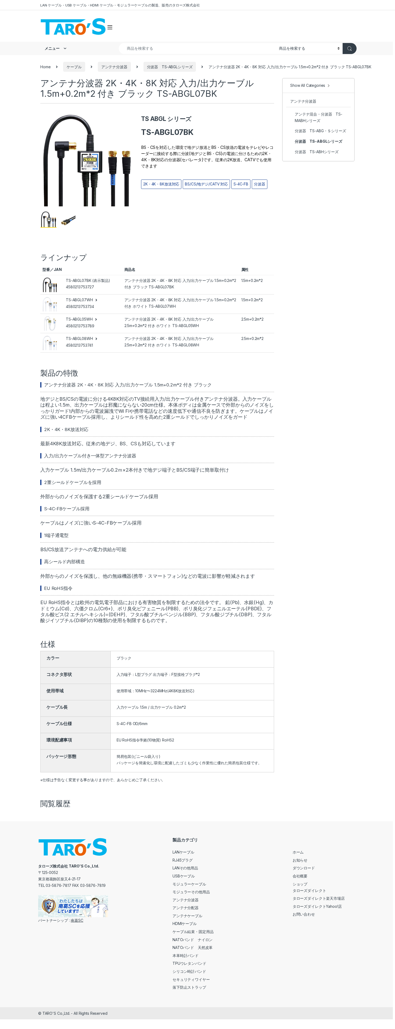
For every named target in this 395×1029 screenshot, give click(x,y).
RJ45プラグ (183, 860)
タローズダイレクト (309, 890)
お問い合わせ (304, 914)
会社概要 (300, 876)
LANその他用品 (185, 868)
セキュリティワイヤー (191, 979)
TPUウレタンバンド (189, 963)
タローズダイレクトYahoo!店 (317, 906)
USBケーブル (184, 876)
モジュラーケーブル (189, 884)
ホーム (298, 852)
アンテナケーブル (187, 915)
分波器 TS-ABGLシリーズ (170, 66)
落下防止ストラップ (189, 987)
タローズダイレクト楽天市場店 (319, 898)
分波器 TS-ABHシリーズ (317, 151)
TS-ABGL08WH (79, 338)
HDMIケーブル (185, 923)
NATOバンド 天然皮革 (193, 947)
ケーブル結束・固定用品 (193, 931)
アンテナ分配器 (186, 907)
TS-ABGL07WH (79, 299)
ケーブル (74, 66)
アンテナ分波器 (114, 66)
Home (45, 66)
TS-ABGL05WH (79, 319)
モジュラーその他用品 (191, 892)
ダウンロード (304, 868)
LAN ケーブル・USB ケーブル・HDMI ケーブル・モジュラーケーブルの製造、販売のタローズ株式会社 (120, 5)
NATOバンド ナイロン (193, 939)
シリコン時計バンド (189, 971)
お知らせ (300, 860)
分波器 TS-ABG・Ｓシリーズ (320, 130)
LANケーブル (183, 852)
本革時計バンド (186, 955)
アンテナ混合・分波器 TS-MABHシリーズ (318, 117)
